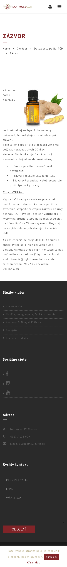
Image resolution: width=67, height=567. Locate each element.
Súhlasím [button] (51, 556)
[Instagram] (33, 383)
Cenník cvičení (14, 306)
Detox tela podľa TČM (48, 48)
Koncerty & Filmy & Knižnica (23, 322)
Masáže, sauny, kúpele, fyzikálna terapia (30, 314)
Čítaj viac (33, 562)
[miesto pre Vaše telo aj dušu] (17, 6)
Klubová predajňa (17, 338)
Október (22, 48)
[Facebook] (33, 374)
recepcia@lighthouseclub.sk (27, 443)
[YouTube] (33, 393)
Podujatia (11, 330)
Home (6, 48)
